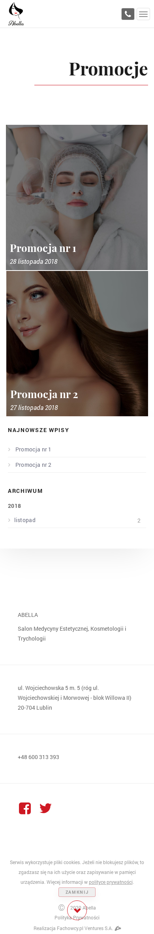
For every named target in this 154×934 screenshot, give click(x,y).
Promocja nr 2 (33, 464)
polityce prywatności (111, 882)
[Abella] (16, 13)
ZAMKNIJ (77, 892)
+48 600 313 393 (38, 757)
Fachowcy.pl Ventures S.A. (85, 928)
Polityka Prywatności (77, 917)
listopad (77, 520)
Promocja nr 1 (33, 449)
